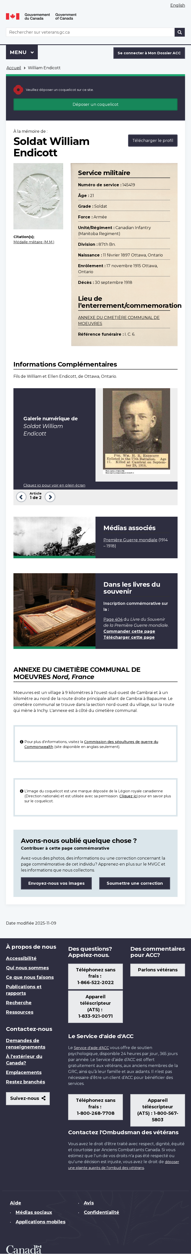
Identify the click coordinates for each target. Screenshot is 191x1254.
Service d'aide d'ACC (91, 1048)
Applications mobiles (40, 1222)
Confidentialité (101, 1212)
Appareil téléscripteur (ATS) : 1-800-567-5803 (157, 1110)
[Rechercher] (180, 32)
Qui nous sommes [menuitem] (27, 968)
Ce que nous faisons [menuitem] (30, 977)
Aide (15, 1203)
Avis (89, 1203)
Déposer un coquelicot (96, 104)
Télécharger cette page (129, 637)
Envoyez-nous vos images (56, 883)
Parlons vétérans (158, 970)
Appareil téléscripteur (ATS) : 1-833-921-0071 (95, 1006)
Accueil (13, 67)
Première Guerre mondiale (130, 540)
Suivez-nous (30, 1100)
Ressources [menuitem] (19, 1012)
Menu (24, 52)
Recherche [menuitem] (19, 1002)
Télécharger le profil (152, 140)
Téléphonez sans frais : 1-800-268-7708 (95, 1107)
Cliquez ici (128, 796)
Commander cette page (129, 631)
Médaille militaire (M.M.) (33, 242)
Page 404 (113, 619)
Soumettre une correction (135, 883)
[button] (20, 496)
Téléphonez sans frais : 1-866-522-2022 (95, 976)
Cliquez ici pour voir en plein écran (54, 485)
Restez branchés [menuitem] (25, 1082)
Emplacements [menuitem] (24, 1072)
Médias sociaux (34, 1212)
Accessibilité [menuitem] (21, 958)
